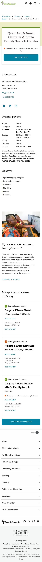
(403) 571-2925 (10, 319)
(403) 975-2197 (10, 400)
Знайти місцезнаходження (21, 422)
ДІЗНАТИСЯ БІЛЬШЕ (11, 279)
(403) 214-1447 (10, 354)
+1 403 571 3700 (8, 97)
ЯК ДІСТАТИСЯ (21, 57)
